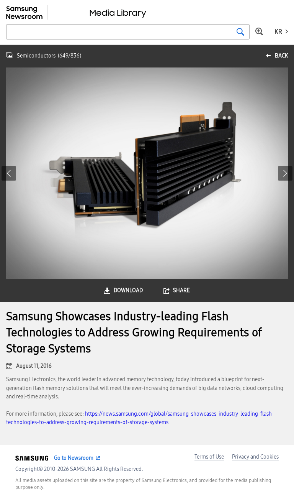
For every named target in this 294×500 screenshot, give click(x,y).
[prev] (9, 173)
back (281, 56)
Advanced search (259, 31)
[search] (240, 32)
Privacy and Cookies (255, 457)
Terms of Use (209, 457)
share (181, 290)
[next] (285, 173)
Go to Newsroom (73, 458)
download (128, 290)
